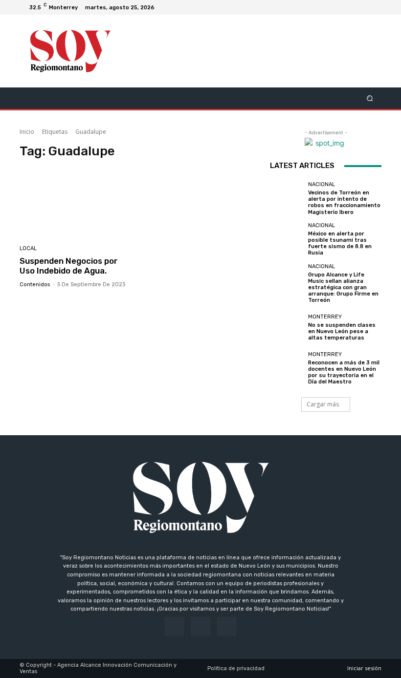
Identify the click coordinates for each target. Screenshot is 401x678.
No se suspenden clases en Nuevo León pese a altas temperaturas (342, 331)
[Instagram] (362, 7)
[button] (369, 97)
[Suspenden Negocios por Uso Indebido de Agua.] (77, 203)
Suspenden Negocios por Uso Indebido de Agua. (69, 265)
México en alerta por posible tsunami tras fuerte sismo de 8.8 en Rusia (340, 243)
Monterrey (325, 316)
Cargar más (323, 404)
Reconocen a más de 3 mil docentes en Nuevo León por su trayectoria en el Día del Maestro (343, 372)
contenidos (35, 284)
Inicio (27, 131)
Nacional (321, 184)
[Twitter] (373, 7)
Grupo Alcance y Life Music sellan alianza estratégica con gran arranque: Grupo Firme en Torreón (343, 288)
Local (28, 248)
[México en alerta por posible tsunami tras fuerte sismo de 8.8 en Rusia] (286, 239)
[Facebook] (350, 7)
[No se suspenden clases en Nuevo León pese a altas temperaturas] (286, 327)
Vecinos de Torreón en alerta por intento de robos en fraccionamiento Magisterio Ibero (344, 202)
